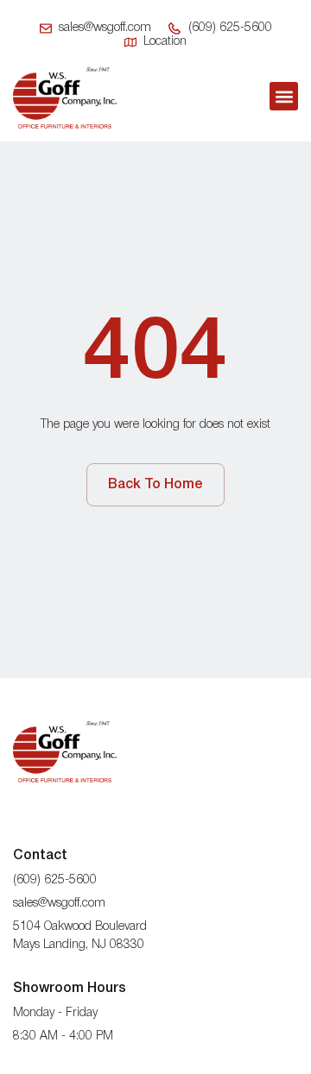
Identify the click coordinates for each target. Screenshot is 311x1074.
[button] (284, 96)
